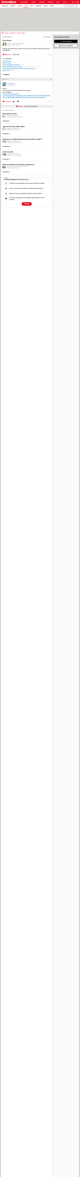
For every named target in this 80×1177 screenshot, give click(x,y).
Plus (64, 2)
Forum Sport (13, 33)
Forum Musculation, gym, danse (32, 66)
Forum (6, 33)
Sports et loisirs (21, 33)
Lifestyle (12, 6)
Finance (50, 2)
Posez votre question (32, 106)
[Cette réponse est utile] (13, 101)
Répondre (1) (8, 54)
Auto (58, 2)
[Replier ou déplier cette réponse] (51, 79)
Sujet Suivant (46, 37)
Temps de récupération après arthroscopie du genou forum (18, 68)
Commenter (8, 101)
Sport (34, 2)
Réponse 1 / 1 (5, 79)
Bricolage (5, 6)
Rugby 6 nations (6, 63)
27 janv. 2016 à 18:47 (16, 45)
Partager (17, 54)
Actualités (24, 2)
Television (38, 6)
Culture (41, 2)
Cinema (52, 6)
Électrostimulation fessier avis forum (12, 66)
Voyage (46, 6)
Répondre (20, 106)
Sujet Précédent (8, 37)
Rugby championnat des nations (11, 64)
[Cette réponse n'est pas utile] (18, 101)
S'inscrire (26, 203)
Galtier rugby (5, 70)
